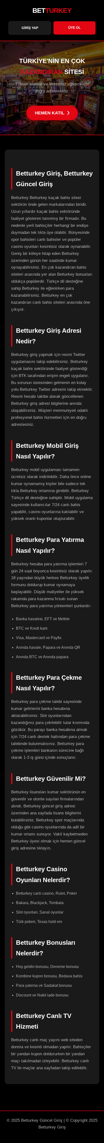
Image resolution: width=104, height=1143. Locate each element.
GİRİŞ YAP (30, 28)
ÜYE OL (74, 27)
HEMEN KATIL (49, 113)
